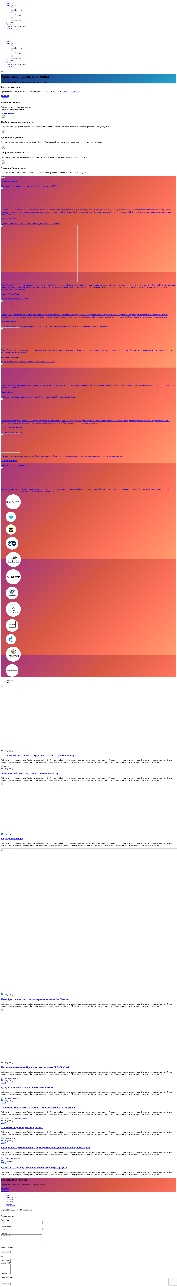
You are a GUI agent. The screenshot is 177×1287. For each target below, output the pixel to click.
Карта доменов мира (12, 838)
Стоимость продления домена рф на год (22, 1127)
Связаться (10, 28)
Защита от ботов (7, 1248)
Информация (11, 5)
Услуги (9, 3)
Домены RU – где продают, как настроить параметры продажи (34, 1167)
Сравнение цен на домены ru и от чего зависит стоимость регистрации (38, 1107)
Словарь (9, 22)
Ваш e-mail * (6, 1263)
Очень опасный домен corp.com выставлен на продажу (29, 773)
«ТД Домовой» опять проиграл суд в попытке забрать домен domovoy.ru (39, 755)
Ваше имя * (5, 1260)
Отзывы (9, 1204)
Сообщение (5, 1273)
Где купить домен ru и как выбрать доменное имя (27, 1087)
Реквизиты (10, 1206)
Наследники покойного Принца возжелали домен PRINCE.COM (35, 1067)
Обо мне (9, 24)
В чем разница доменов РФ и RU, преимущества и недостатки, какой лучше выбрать (45, 1147)
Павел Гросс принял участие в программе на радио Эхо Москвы (35, 999)
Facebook (75, 92)
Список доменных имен (16, 26)
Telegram (65, 92)
